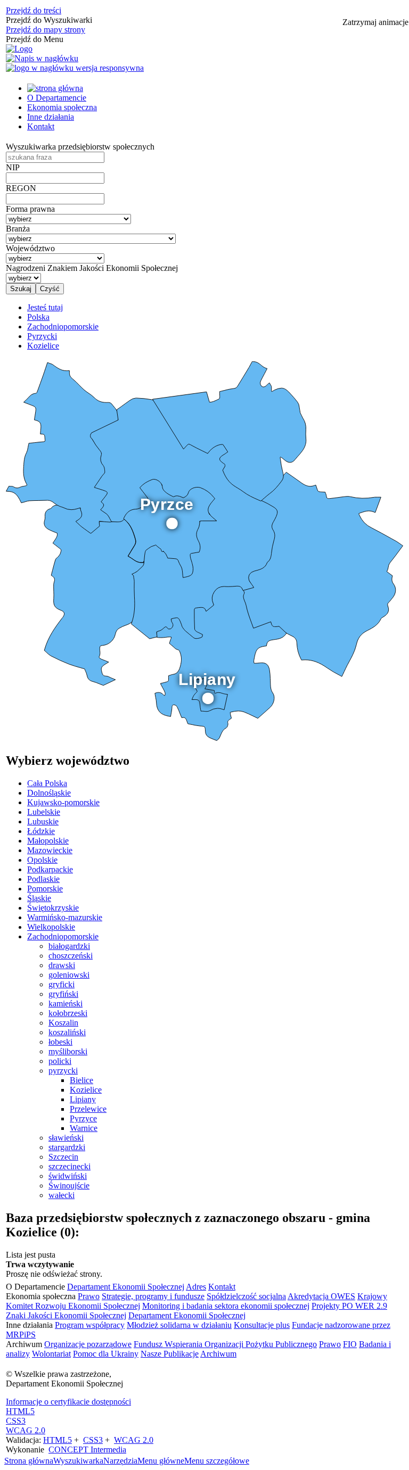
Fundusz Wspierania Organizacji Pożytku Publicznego (225, 1344)
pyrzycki (63, 1070)
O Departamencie (56, 97)
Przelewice (88, 1108)
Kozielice (86, 1089)
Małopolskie (48, 840)
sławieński (66, 1137)
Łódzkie (41, 831)
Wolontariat (51, 1353)
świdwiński (67, 1175)
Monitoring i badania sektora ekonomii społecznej (225, 1305)
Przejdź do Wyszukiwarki (49, 19)
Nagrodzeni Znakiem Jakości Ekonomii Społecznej (92, 267)
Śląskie (39, 898)
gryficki (61, 984)
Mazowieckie (49, 850)
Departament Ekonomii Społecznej (125, 1286)
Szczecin (63, 1156)
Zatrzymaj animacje (375, 22)
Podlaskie (43, 878)
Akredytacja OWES (321, 1296)
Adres (196, 1286)
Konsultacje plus (262, 1324)
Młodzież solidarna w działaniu (179, 1324)
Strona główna (28, 1460)
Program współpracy (90, 1324)
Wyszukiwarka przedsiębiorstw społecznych (80, 146)
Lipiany (83, 1099)
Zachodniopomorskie (63, 936)
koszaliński (67, 1032)
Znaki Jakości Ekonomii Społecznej (66, 1315)
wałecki (61, 1195)
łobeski (60, 1041)
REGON (21, 188)
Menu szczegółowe (216, 1460)
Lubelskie (43, 811)
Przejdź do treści (33, 10)
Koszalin (63, 1022)
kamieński (65, 1003)
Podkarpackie (50, 869)
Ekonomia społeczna (62, 107)
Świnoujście (68, 1185)
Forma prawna (30, 208)
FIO (350, 1344)
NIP (13, 167)
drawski (61, 965)
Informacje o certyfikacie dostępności (68, 1401)
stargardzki (66, 1147)
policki (59, 1061)
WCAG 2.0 (25, 1430)
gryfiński (63, 993)
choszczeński (70, 955)
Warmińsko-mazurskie (64, 917)
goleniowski (68, 974)
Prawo (89, 1296)
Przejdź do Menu (34, 39)
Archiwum (218, 1353)
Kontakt (40, 126)
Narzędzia (120, 1460)
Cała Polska (47, 783)
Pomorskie (45, 888)
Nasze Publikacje (170, 1353)
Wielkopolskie (51, 926)
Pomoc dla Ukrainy (105, 1353)
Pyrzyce (83, 1118)
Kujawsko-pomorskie (63, 802)
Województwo (30, 248)
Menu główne (160, 1460)
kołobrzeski (67, 1013)
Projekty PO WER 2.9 (349, 1305)
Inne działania (50, 116)
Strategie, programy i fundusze (153, 1296)
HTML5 (20, 1411)
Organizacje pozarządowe (88, 1344)
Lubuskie (43, 821)
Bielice (81, 1080)
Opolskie (42, 859)
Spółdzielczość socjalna (246, 1296)
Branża (18, 228)
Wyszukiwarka (78, 1460)
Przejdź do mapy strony (45, 29)
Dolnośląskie (49, 792)
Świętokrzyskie (53, 907)
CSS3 (16, 1420)
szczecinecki (69, 1166)
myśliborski (67, 1051)
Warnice (83, 1128)
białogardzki (69, 946)
